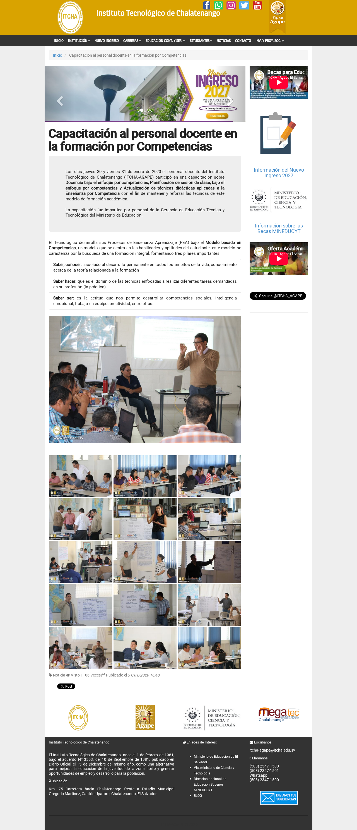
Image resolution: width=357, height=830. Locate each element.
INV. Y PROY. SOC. (268, 40)
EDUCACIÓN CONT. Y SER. (164, 40)
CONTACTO (243, 40)
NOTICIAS (224, 40)
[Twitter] (244, 5)
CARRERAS (130, 40)
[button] (60, 94)
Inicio (57, 55)
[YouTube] (257, 5)
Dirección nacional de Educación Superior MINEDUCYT (210, 784)
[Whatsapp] (218, 5)
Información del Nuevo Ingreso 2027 (279, 172)
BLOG (198, 796)
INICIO (59, 40)
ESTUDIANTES (199, 40)
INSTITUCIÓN (77, 40)
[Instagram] (231, 5)
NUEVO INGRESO (107, 40)
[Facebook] (206, 5)
